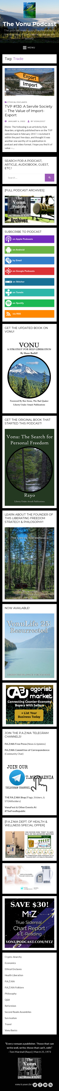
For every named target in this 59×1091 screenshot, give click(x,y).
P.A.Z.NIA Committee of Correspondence (27, 750)
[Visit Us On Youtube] (45, 1084)
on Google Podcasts (24, 271)
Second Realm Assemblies (18, 1011)
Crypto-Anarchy (13, 956)
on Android (19, 250)
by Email (17, 260)
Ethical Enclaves (17, 102)
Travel (8, 1024)
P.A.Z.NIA (10, 981)
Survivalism (11, 1018)
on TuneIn (18, 292)
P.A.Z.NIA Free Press (16, 743)
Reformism (10, 1005)
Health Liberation (14, 975)
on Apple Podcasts (23, 239)
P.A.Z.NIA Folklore (14, 987)
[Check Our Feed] (50, 1084)
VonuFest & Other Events (19, 807)
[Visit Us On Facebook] (40, 1084)
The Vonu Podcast (29, 24)
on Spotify (18, 303)
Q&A (7, 999)
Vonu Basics (11, 1030)
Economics (10, 963)
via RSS (17, 314)
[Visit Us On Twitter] (34, 1084)
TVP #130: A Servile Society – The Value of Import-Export (28, 110)
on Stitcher (18, 282)
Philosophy (11, 993)
